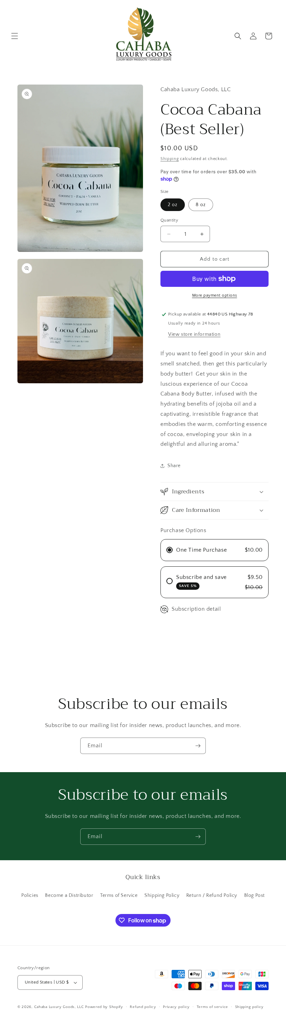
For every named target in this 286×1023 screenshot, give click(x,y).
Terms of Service (119, 895)
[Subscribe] (197, 746)
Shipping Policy (161, 895)
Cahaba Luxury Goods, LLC (59, 1007)
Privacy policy (176, 1007)
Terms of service (212, 1007)
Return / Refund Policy (211, 895)
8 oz (201, 205)
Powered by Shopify (104, 1007)
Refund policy (143, 1007)
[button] (14, 36)
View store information (194, 334)
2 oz (173, 205)
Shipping (169, 159)
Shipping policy (249, 1007)
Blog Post (254, 895)
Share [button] (174, 466)
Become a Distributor (69, 895)
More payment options (214, 295)
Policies (29, 895)
